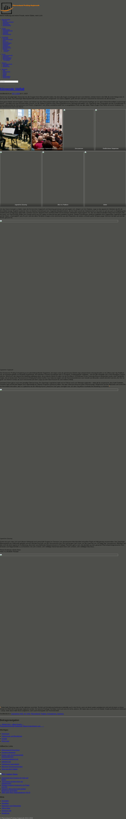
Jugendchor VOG (17, 714)
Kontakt (4, 739)
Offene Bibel (6, 808)
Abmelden (5, 803)
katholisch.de (6, 762)
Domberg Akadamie (8, 752)
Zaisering (60, 714)
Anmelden (5, 801)
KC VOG (27, 714)
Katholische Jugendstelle (10, 764)
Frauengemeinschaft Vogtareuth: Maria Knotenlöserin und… (22, 726)
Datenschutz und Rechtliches (12, 736)
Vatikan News (12, 774)
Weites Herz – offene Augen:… (11, 724)
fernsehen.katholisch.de (10, 759)
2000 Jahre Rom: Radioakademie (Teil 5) (16, 792)
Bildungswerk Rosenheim (11, 750)
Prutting (43, 714)
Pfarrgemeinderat (7, 25)
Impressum (5, 734)
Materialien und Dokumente (11, 806)
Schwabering (51, 714)
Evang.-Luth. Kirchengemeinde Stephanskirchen (12, 756)
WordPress (5, 813)
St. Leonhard (7, 60)
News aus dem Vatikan (10, 769)
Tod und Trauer (6, 77)
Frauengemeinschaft (8, 39)
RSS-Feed (5, 741)
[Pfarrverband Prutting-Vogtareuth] (20, 14)
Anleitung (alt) (6, 811)
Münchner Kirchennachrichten (12, 767)
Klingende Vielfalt (12, 89)
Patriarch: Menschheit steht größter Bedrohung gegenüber (14, 790)
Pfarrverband (35, 714)
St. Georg (6, 51)
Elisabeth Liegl (6, 66)
